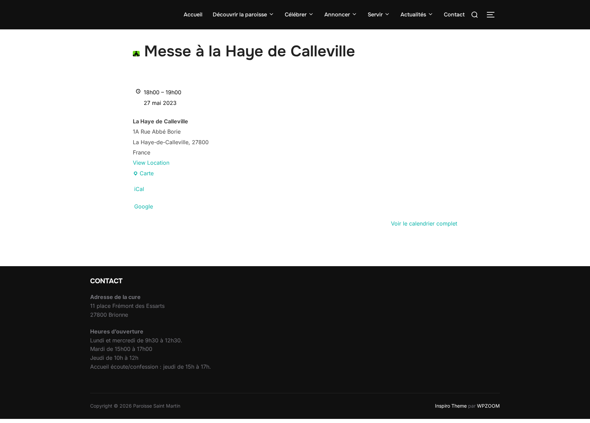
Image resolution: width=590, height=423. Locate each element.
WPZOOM (488, 406)
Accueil (193, 14)
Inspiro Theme (451, 406)
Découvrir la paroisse (240, 14)
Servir (375, 14)
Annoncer (337, 14)
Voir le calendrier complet (424, 223)
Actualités (413, 14)
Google (143, 206)
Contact (454, 14)
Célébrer (296, 14)
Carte (143, 174)
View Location (151, 162)
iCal (139, 189)
